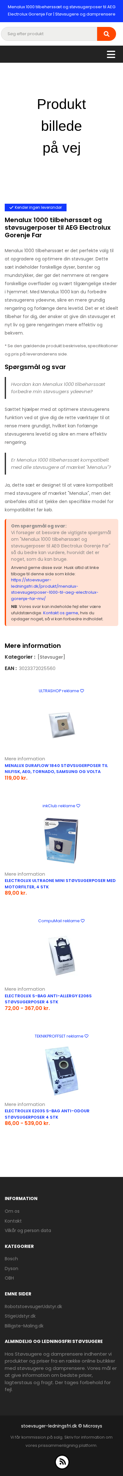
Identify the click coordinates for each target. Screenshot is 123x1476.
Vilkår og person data (28, 1230)
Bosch (11, 1259)
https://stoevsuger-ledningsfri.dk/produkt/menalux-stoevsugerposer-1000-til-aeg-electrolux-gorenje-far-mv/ (54, 589)
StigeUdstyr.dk (20, 1316)
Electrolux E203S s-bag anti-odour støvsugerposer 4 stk (47, 1114)
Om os (12, 1211)
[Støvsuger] (51, 657)
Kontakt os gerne (60, 613)
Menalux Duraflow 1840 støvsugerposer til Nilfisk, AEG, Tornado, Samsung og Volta (56, 769)
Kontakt (13, 1221)
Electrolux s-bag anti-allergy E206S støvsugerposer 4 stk (48, 999)
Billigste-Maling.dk (24, 1326)
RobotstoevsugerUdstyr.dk (33, 1306)
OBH (9, 1278)
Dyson (11, 1268)
